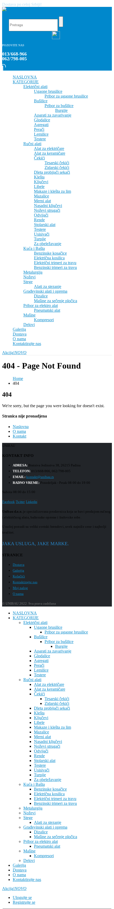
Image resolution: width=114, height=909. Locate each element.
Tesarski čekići (57, 162)
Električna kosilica (49, 258)
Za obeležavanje (47, 243)
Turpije (40, 239)
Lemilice (41, 134)
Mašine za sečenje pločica (55, 301)
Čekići (39, 158)
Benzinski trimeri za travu (55, 267)
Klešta (39, 177)
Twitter (20, 502)
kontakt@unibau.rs (40, 477)
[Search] (61, 21)
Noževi (29, 277)
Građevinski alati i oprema (45, 291)
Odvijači (41, 215)
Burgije (61, 110)
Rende (39, 220)
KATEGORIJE (26, 82)
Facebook (8, 502)
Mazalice (41, 196)
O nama (19, 339)
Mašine (29, 315)
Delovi (29, 324)
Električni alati (35, 86)
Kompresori (44, 320)
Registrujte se (24, 902)
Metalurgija (32, 272)
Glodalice (42, 120)
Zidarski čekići (57, 167)
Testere (40, 139)
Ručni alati (32, 143)
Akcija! (14, 352)
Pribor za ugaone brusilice (66, 96)
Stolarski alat (44, 224)
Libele (39, 186)
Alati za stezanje (47, 286)
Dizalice (41, 296)
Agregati (41, 124)
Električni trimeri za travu (55, 262)
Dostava (20, 334)
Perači (39, 129)
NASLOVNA (25, 77)
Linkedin (31, 502)
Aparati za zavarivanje (52, 115)
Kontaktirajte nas (27, 343)
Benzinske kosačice (50, 253)
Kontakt (19, 436)
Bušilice (40, 101)
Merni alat (42, 201)
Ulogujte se (22, 897)
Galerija (19, 329)
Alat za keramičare (49, 153)
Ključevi (41, 182)
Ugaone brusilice (48, 91)
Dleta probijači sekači (52, 172)
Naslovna (21, 426)
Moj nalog (20, 588)
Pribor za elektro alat (40, 305)
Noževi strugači (47, 210)
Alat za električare (49, 148)
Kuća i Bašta (34, 248)
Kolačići (19, 576)
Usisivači (41, 234)
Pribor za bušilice (59, 105)
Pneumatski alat (47, 310)
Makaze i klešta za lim (52, 191)
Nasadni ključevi (48, 205)
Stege (28, 281)
